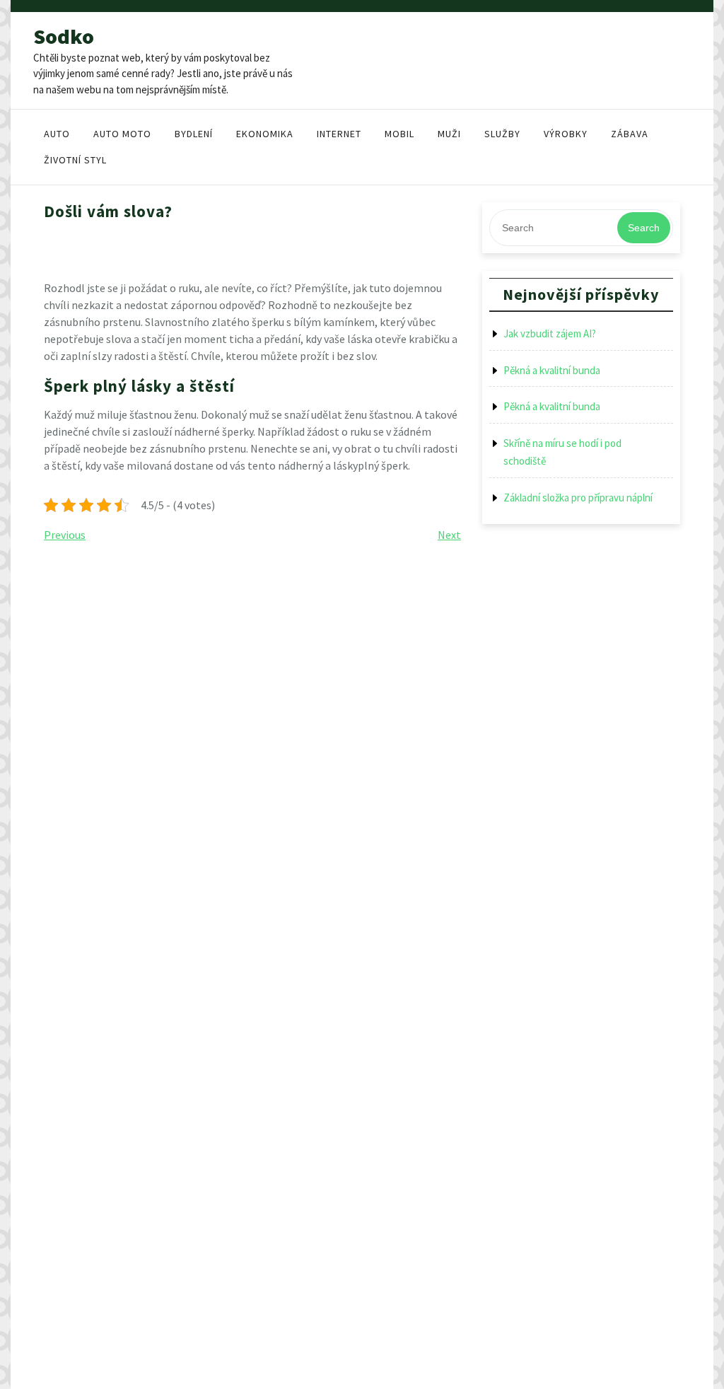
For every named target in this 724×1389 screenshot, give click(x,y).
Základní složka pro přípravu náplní (578, 497)
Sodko (63, 36)
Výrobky (566, 133)
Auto (57, 133)
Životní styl (75, 159)
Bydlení (194, 133)
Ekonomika (264, 133)
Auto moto (122, 133)
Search (644, 227)
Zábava (629, 133)
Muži (449, 133)
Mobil (399, 133)
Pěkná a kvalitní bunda (551, 370)
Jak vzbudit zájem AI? (549, 333)
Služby (502, 133)
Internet (339, 133)
